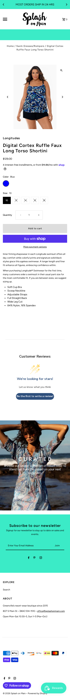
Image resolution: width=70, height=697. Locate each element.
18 (44, 200)
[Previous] (3, 4)
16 (35, 200)
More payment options (35, 246)
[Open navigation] (11, 19)
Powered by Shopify (37, 693)
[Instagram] (40, 558)
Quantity (7, 215)
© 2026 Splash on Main (14, 693)
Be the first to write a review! (35, 396)
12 (16, 200)
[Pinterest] (34, 558)
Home (10, 46)
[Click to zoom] (61, 70)
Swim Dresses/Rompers (30, 46)
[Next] (66, 4)
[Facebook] (28, 558)
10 (7, 200)
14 (25, 200)
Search (6, 589)
